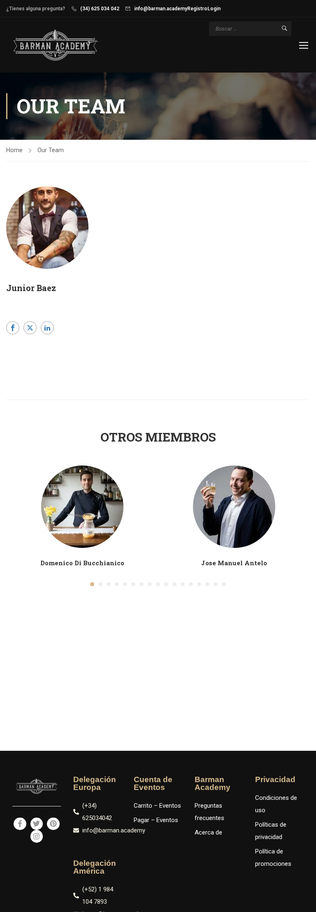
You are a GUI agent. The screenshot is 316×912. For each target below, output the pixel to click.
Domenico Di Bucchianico (82, 563)
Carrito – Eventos (157, 805)
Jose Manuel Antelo (234, 563)
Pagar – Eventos (156, 820)
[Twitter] (36, 824)
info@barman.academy (160, 9)
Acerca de (208, 832)
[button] (92, 584)
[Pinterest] (53, 824)
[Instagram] (36, 836)
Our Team (50, 150)
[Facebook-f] (20, 824)
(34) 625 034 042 (99, 9)
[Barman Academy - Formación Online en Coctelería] (55, 46)
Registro (197, 9)
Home (14, 150)
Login (214, 9)
